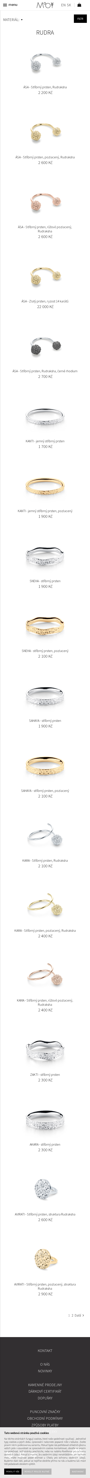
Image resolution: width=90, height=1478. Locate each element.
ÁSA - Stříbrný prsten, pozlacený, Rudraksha (45, 157)
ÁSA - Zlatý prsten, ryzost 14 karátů (45, 301)
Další (78, 1315)
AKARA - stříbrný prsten (45, 1144)
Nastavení (78, 1471)
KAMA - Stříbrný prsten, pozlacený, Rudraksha (45, 930)
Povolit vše (12, 1471)
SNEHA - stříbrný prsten (45, 581)
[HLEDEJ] (80, 18)
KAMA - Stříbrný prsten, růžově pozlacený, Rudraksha (45, 1002)
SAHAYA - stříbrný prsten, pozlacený (45, 790)
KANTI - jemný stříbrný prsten (45, 441)
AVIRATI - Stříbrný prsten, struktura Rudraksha (45, 1214)
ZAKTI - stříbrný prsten (45, 1074)
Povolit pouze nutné (36, 1471)
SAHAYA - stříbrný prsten (45, 720)
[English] (63, 5)
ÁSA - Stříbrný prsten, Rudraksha (45, 87)
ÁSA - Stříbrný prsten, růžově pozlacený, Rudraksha (45, 229)
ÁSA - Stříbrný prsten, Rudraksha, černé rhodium (45, 371)
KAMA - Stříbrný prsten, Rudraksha (45, 860)
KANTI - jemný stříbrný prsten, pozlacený (45, 511)
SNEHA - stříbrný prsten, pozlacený (45, 651)
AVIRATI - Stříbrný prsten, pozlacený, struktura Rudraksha (45, 1286)
